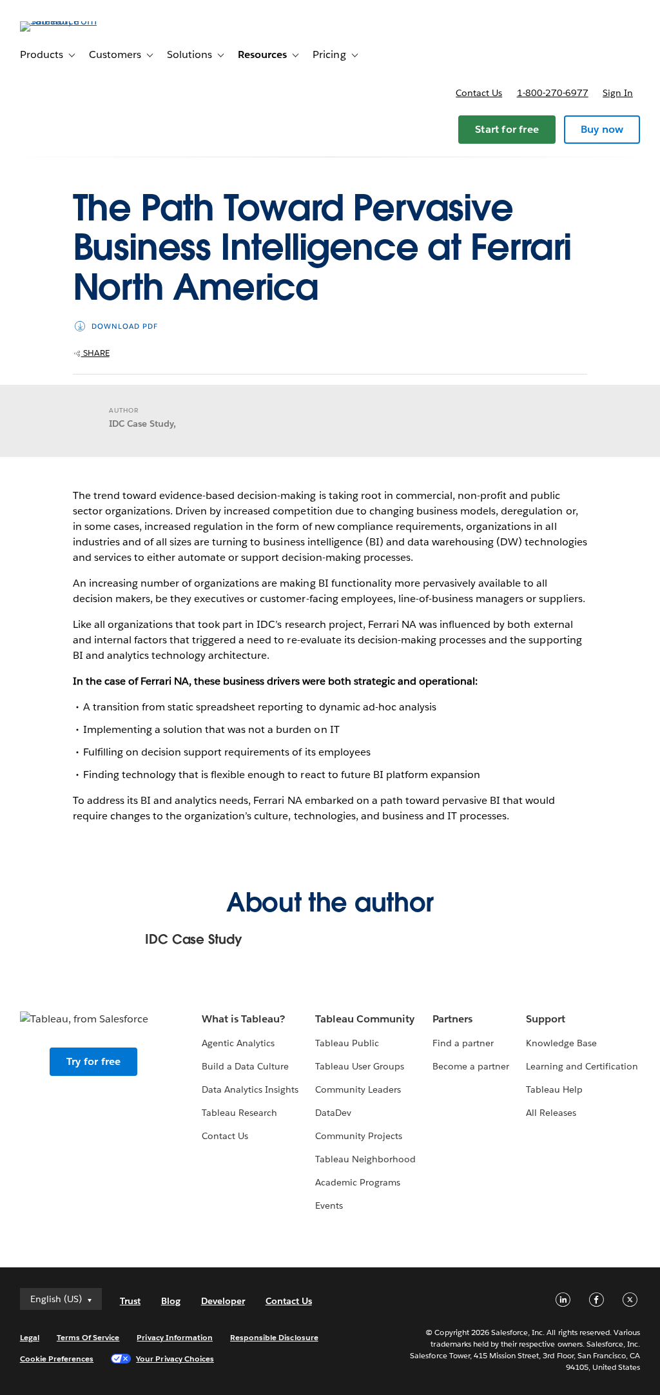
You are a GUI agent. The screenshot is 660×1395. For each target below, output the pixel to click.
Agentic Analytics (238, 1043)
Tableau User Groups (359, 1066)
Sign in (618, 93)
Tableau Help (554, 1089)
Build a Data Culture (245, 1066)
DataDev (333, 1112)
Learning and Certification (582, 1066)
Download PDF (125, 326)
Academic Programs (357, 1182)
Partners (452, 1019)
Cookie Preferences (57, 1358)
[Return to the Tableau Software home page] (68, 21)
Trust (130, 1301)
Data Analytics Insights (250, 1089)
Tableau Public (347, 1043)
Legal (29, 1337)
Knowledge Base (561, 1043)
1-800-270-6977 (552, 93)
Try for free (93, 1061)
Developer (223, 1301)
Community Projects (358, 1136)
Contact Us (225, 1136)
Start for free (507, 129)
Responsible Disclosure (274, 1337)
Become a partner (470, 1066)
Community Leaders (358, 1089)
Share (95, 352)
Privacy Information (175, 1337)
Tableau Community (364, 1019)
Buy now (602, 129)
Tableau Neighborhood (365, 1159)
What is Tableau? (243, 1019)
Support (545, 1019)
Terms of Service (88, 1337)
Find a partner (463, 1043)
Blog (170, 1301)
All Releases (551, 1112)
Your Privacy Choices (175, 1358)
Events (329, 1205)
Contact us (479, 93)
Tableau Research (239, 1112)
